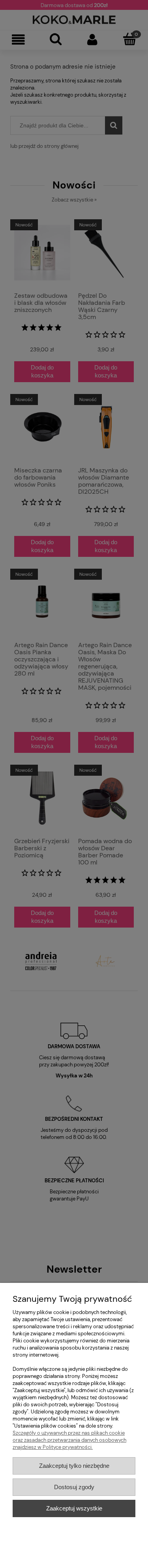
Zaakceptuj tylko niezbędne (74, 1465)
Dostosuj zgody (74, 1487)
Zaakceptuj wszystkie (74, 1508)
